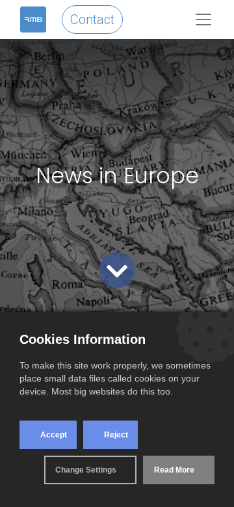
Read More (174, 469)
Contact (92, 19)
